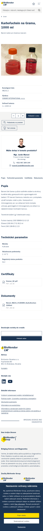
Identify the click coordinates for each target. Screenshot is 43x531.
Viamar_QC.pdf (12, 282)
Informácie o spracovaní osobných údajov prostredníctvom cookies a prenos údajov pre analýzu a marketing (21, 410)
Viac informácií (20, 504)
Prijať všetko (21, 515)
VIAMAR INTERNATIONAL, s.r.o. (13, 98)
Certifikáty (28, 178)
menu (39, 3)
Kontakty (4, 368)
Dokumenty (38, 178)
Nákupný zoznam (33, 3)
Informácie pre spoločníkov (10, 405)
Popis (3, 178)
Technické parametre (15, 178)
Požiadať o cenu (33, 116)
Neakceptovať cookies (21, 521)
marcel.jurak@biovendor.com (23, 165)
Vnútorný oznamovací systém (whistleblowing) (17, 395)
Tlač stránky (11, 128)
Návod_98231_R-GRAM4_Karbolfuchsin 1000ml (21, 305)
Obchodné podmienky (9, 402)
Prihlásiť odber (21, 338)
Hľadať (39, 10)
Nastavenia (21, 527)
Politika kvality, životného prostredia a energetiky (18, 398)
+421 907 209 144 (23, 162)
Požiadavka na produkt (15, 122)
